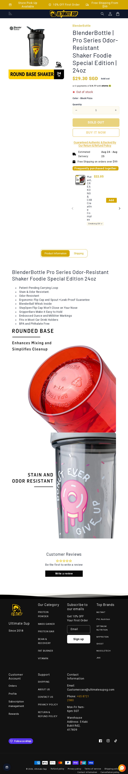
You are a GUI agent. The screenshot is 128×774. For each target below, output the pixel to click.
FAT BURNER (45, 650)
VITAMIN (43, 658)
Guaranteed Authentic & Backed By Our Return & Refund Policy (95, 144)
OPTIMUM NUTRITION (102, 628)
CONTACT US (45, 697)
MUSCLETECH (103, 651)
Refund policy (57, 769)
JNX (98, 658)
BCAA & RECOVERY (44, 641)
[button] (102, 14)
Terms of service (93, 769)
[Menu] (10, 14)
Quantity (77, 104)
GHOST (100, 644)
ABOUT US (44, 689)
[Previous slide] (72, 208)
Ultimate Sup (40, 769)
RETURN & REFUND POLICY (47, 714)
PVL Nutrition (103, 619)
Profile (13, 693)
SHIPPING (44, 681)
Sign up (78, 639)
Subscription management (16, 704)
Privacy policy (74, 769)
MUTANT (100, 612)
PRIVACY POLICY (48, 704)
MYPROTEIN (102, 637)
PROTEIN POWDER (43, 614)
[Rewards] (7, 767)
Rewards (14, 713)
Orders (13, 685)
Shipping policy (111, 769)
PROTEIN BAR (46, 631)
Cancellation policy (110, 772)
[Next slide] (119, 208)
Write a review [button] (64, 573)
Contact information (87, 772)
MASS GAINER (46, 624)
